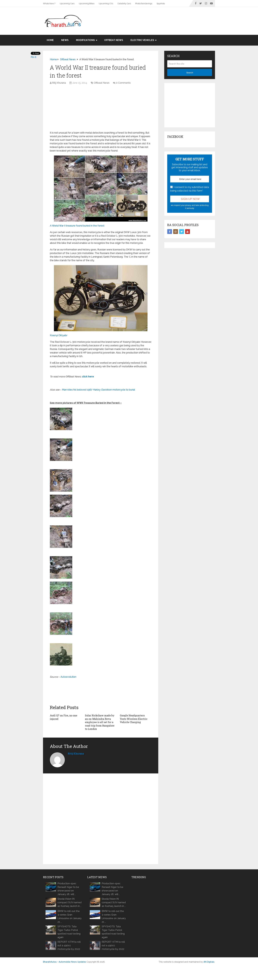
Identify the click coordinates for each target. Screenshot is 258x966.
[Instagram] (175, 231)
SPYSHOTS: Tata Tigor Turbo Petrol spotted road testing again (68, 932)
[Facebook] (169, 231)
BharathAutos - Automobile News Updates (64, 962)
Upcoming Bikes (86, 3)
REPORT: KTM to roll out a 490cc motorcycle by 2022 (69, 945)
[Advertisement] (160, 16)
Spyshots (161, 3)
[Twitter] (181, 231)
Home (50, 40)
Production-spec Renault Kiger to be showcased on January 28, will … (68, 889)
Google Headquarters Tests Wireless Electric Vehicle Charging (133, 719)
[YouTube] (187, 231)
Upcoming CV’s (106, 3)
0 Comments (123, 82)
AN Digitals (209, 962)
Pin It (33, 57)
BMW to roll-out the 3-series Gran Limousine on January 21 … (69, 916)
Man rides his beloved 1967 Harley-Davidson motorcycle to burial (98, 389)
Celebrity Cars (124, 3)
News (65, 40)
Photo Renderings (143, 3)
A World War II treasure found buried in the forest (77, 225)
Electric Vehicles (142, 40)
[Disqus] (100, 818)
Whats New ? (49, 3)
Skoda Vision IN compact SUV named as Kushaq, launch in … (69, 902)
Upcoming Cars (67, 3)
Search (189, 72)
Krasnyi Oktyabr (58, 335)
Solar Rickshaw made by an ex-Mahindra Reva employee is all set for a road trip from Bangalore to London (99, 722)
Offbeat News (113, 40)
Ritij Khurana (59, 82)
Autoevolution (68, 676)
